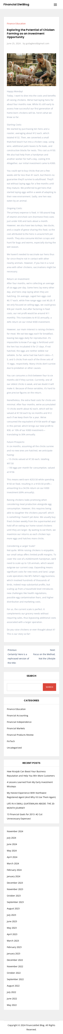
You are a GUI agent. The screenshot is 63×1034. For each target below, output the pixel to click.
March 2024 (13, 863)
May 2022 (12, 1005)
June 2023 (12, 921)
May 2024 (12, 850)
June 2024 (12, 844)
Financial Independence (19, 721)
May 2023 (12, 927)
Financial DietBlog (16, 4)
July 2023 (11, 914)
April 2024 (12, 857)
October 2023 (14, 895)
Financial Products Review (20, 734)
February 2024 (14, 869)
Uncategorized (14, 747)
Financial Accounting (17, 715)
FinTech (11, 741)
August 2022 (13, 985)
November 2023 (15, 889)
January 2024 (13, 876)
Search (31, 676)
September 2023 (15, 902)
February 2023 (14, 947)
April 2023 (12, 934)
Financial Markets (16, 728)
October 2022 (14, 972)
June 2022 (12, 998)
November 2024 (15, 831)
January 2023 (13, 953)
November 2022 (15, 966)
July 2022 (11, 992)
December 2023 (15, 882)
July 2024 (11, 837)
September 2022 (15, 979)
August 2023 (13, 908)
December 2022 (15, 959)
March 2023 (13, 940)
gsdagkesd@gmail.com (37, 43)
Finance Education (16, 23)
